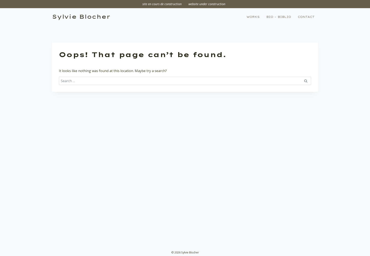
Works (253, 16)
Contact (306, 16)
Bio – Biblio (278, 16)
